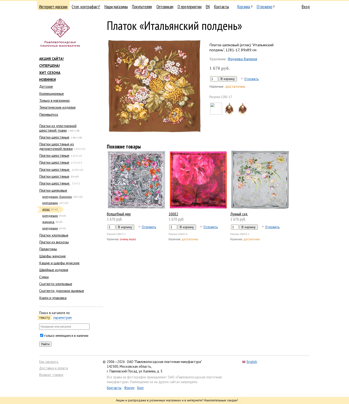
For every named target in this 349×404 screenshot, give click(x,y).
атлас (46, 209)
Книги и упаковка (52, 297)
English (252, 361)
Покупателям (142, 6)
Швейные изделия (53, 269)
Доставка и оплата (53, 368)
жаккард (48, 222)
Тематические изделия (57, 107)
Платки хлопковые (53, 235)
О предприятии (190, 6)
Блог (140, 387)
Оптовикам (164, 6)
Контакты (221, 6)
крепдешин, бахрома (57, 197)
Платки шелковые (53, 190)
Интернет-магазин (53, 6)
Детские (46, 86)
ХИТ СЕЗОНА (49, 72)
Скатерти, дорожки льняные (61, 290)
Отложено (264, 6)
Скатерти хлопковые (55, 283)
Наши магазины (116, 6)
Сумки (44, 276)
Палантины (48, 248)
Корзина (243, 6)
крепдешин (50, 203)
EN (208, 6)
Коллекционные (51, 93)
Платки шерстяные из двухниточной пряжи (56, 146)
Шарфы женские (52, 256)
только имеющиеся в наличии (66, 335)
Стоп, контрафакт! (86, 6)
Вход (306, 6)
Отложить (251, 78)
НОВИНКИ (47, 79)
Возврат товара (51, 374)
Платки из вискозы (54, 242)
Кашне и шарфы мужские (59, 262)
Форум (129, 387)
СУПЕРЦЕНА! (49, 65)
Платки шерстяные (54, 137)
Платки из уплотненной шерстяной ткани (57, 127)
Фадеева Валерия (242, 58)
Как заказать (48, 361)
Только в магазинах (54, 100)
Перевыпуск (48, 114)
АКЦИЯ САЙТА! (51, 58)
